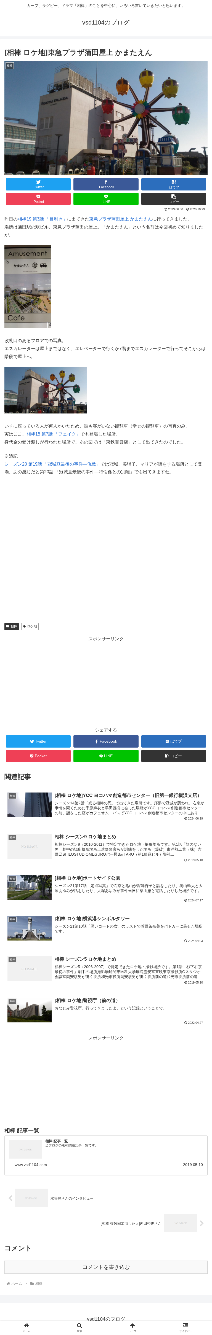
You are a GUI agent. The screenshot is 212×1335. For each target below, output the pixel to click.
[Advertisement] (106, 681)
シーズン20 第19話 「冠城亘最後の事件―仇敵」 (52, 464)
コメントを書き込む (106, 1267)
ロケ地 (32, 626)
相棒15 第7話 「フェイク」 (53, 434)
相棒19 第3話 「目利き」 (42, 219)
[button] (173, 199)
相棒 (13, 626)
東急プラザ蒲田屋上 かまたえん (120, 219)
